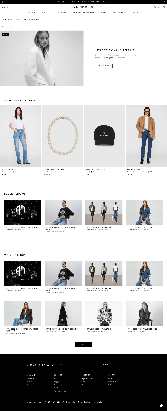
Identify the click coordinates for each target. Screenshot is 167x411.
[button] (159, 213)
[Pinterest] (58, 402)
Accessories (119, 12)
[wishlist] (159, 7)
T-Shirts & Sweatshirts (83, 12)
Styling (110, 385)
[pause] (2, 2)
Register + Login (87, 379)
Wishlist (84, 385)
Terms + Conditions (84, 402)
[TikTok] (63, 402)
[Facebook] (49, 402)
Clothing (61, 12)
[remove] (164, 2)
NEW (60, 2)
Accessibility (98, 402)
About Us (30, 379)
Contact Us (112, 382)
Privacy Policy (71, 402)
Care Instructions (60, 391)
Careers (29, 382)
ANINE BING (7, 20)
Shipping (57, 382)
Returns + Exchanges (61, 385)
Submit (107, 365)
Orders (83, 382)
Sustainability (31, 385)
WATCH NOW (104, 66)
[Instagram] (54, 402)
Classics (46, 12)
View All (83, 344)
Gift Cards (57, 388)
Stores (134, 12)
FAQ (55, 379)
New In (32, 12)
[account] (155, 7)
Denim (103, 12)
